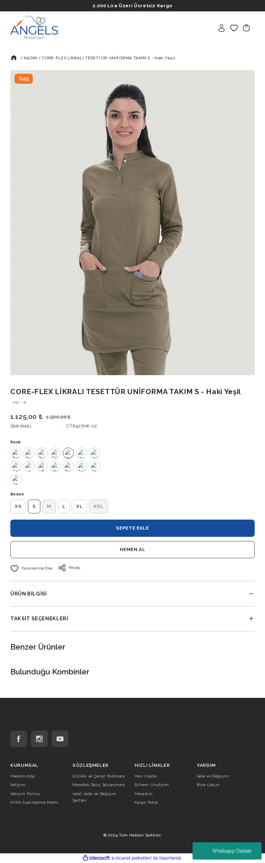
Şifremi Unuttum (152, 784)
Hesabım (144, 793)
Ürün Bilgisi (28, 593)
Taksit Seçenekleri (39, 618)
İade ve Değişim (213, 776)
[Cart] (246, 28)
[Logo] (34, 27)
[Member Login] (221, 28)
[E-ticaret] (131, 858)
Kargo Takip (146, 802)
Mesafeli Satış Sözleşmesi (98, 784)
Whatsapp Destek (232, 851)
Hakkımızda (22, 776)
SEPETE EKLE (132, 528)
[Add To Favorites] (31, 568)
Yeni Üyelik (146, 776)
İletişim (18, 784)
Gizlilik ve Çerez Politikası (98, 776)
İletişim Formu (25, 793)
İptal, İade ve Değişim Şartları (94, 797)
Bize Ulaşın (208, 784)
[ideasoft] (96, 858)
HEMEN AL (132, 549)
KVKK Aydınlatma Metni (34, 802)
